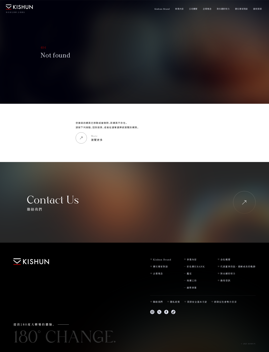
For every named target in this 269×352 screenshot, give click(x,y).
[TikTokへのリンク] (173, 313)
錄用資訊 (257, 8)
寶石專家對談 (241, 8)
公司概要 (193, 8)
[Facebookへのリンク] (166, 313)
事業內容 (179, 8)
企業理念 (207, 8)
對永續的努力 (223, 8)
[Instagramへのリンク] (152, 313)
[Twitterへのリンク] (159, 313)
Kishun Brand (162, 8)
